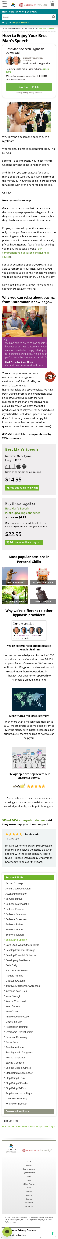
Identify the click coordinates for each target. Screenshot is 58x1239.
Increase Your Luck (16, 991)
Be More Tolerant (15, 934)
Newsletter (29, 1203)
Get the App (29, 1206)
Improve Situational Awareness (23, 985)
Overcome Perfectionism (19, 1032)
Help (29, 1188)
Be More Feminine (16, 914)
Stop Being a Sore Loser (19, 1073)
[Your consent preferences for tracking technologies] (53, 1234)
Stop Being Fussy (15, 1078)
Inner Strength (13, 996)
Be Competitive (14, 898)
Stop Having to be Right (19, 1093)
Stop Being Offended (17, 1083)
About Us (29, 1165)
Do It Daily (11, 965)
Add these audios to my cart (25, 542)
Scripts (29, 1176)
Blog (29, 1180)
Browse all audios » (17, 1111)
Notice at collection (15, 1235)
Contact (29, 1191)
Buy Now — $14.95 (29, 86)
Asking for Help (14, 883)
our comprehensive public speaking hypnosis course (26, 252)
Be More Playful (14, 929)
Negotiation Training (17, 1026)
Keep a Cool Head (16, 1001)
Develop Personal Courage (20, 950)
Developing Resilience (18, 960)
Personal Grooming (16, 1037)
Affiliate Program (29, 1184)
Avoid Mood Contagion (18, 888)
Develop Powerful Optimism (21, 955)
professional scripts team (28, 635)
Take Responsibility (16, 1098)
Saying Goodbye (15, 1062)
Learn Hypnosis (29, 1169)
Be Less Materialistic (17, 904)
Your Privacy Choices (24, 1230)
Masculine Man (14, 1021)
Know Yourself (13, 1011)
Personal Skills (14, 877)
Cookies (29, 1199)
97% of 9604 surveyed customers (24, 820)
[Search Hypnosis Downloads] (53, 16)
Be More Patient (14, 924)
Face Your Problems (17, 970)
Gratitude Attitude (15, 980)
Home (29, 1161)
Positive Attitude (14, 1047)
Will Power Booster (16, 1103)
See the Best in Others (18, 1067)
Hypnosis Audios (29, 1173)
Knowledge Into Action (18, 1016)
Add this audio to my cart (24, 487)
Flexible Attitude (14, 975)
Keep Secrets (13, 1006)
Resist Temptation (15, 1057)
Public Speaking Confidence (22, 513)
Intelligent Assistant (20, 22)
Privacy (29, 1195)
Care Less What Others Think (22, 945)
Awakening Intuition (16, 893)
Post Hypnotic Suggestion (20, 1052)
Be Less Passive (15, 909)
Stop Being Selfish (16, 1088)
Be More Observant (16, 919)
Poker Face (12, 1042)
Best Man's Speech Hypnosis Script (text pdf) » (28, 1126)
